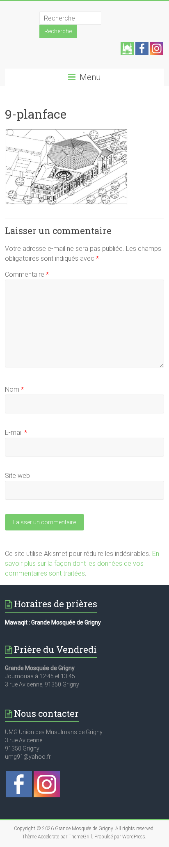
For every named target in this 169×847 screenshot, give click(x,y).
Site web (17, 476)
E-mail (16, 432)
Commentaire (27, 274)
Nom (14, 389)
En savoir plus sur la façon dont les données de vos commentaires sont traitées (82, 563)
